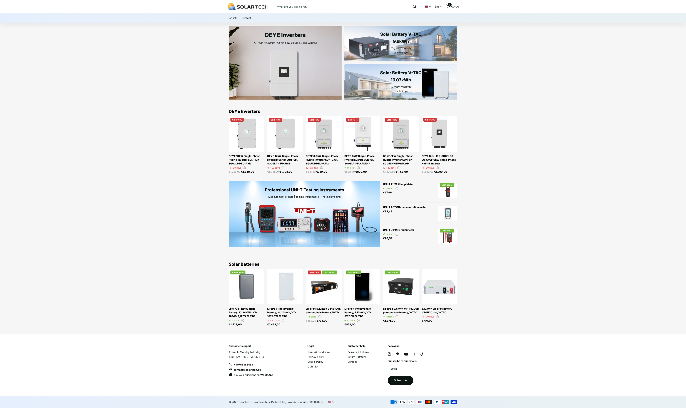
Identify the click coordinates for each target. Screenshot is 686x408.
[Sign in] (438, 7)
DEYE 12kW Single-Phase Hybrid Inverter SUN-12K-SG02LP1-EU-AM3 (283, 159)
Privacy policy (315, 356)
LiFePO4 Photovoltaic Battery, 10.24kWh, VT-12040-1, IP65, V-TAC (243, 312)
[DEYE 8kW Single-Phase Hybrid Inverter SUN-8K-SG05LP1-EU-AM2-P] (401, 134)
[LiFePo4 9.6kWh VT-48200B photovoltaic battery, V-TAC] (401, 286)
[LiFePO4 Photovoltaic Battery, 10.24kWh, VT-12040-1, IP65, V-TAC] (246, 286)
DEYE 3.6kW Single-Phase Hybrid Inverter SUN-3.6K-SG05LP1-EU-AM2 (322, 159)
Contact (246, 17)
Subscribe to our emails (402, 360)
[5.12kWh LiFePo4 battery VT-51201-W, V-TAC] (439, 286)
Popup (244, 167)
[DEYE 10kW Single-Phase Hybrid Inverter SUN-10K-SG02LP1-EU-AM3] (246, 134)
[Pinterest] (397, 354)
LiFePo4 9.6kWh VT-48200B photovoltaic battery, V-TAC (401, 310)
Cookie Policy (315, 361)
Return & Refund (357, 356)
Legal (310, 345)
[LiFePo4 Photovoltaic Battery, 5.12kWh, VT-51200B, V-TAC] (362, 286)
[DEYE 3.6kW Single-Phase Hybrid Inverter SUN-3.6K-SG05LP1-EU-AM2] (324, 134)
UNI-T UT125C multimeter (398, 229)
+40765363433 (243, 364)
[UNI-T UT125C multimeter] (447, 236)
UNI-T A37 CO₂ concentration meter (405, 207)
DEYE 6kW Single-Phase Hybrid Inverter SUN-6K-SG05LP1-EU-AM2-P (359, 159)
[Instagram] (389, 354)
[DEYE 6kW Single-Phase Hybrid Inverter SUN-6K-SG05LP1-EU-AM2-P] (362, 134)
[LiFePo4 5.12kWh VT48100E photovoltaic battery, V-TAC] (324, 286)
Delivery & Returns (358, 352)
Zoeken (414, 6)
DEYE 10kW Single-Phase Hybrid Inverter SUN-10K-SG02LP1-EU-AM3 (244, 159)
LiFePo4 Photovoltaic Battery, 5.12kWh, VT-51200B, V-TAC (357, 312)
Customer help (356, 345)
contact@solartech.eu (247, 369)
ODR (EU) (313, 366)
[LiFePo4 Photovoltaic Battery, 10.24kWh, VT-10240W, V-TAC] (285, 286)
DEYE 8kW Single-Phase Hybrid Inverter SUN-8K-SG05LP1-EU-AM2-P (398, 159)
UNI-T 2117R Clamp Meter (398, 184)
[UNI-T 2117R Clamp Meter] (447, 191)
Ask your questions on (253, 374)
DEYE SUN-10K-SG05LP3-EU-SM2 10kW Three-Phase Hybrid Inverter (439, 159)
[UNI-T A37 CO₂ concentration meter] (447, 213)
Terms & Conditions (318, 352)
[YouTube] (406, 354)
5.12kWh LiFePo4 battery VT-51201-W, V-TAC (437, 310)
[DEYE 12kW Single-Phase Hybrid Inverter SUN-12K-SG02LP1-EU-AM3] (285, 134)
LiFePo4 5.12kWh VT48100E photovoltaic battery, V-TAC (323, 310)
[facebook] (414, 354)
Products (232, 17)
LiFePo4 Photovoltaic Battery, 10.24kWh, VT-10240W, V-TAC (281, 312)
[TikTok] (422, 354)
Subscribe (400, 380)
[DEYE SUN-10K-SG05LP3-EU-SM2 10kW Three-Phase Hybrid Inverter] (439, 134)
